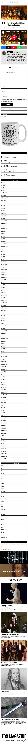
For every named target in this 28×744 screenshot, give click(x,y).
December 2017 (4, 423)
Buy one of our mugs (5, 549)
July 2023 (2, 251)
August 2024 (3, 231)
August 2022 (3, 279)
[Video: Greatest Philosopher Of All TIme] (14, 570)
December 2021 (4, 300)
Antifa (2, 465)
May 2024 (3, 239)
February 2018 (3, 418)
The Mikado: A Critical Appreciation (10, 634)
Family (2, 478)
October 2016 (3, 458)
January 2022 (3, 297)
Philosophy (3, 514)
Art (13, 28)
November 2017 (4, 425)
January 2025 (3, 218)
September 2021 (4, 308)
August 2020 (3, 341)
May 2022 (3, 287)
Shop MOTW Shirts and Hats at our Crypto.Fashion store (14, 544)
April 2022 (3, 290)
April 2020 (3, 351)
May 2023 (3, 256)
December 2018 (4, 392)
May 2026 (3, 187)
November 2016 (4, 456)
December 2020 (4, 331)
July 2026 (2, 182)
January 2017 (3, 451)
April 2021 (3, 320)
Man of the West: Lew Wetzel (9, 175)
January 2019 (3, 389)
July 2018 (2, 405)
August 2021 (3, 310)
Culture (16, 28)
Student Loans (3, 529)
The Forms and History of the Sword (10, 719)
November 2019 (4, 364)
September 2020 (4, 338)
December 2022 (4, 269)
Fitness (2, 488)
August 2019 (3, 372)
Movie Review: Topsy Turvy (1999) (9, 662)
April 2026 (3, 190)
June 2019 (3, 377)
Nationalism (3, 511)
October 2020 (3, 336)
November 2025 (4, 192)
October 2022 (3, 274)
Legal (2, 506)
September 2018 (4, 400)
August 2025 (3, 200)
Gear (2, 494)
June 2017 (3, 438)
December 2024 (4, 221)
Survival (2, 532)
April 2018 (3, 412)
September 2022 (4, 277)
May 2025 (3, 208)
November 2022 (4, 272)
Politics (2, 517)
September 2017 (4, 430)
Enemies (2, 476)
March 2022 (3, 292)
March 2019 (3, 384)
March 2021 (3, 323)
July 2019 (2, 374)
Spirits (2, 524)
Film (1, 481)
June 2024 (3, 236)
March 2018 (3, 415)
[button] (25, 109)
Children (2, 471)
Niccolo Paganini (5, 691)
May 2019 (2, 379)
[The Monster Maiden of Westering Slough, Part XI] (14, 557)
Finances (2, 483)
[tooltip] (3, 47)
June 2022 (3, 285)
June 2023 (3, 254)
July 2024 (2, 233)
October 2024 (3, 226)
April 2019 (3, 382)
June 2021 (3, 315)
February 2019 (3, 387)
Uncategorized (4, 537)
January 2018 (3, 420)
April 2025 (3, 210)
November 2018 (4, 395)
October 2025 (3, 195)
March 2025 (3, 213)
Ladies (2, 504)
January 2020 (3, 359)
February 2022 (4, 295)
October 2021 (3, 305)
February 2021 (3, 325)
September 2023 (4, 246)
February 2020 (4, 356)
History (2, 496)
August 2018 (3, 402)
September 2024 (4, 228)
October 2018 (3, 397)
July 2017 (2, 435)
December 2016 (4, 453)
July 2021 (2, 313)
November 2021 (4, 302)
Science (2, 522)
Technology (3, 534)
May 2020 (3, 349)
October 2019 (3, 366)
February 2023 (4, 264)
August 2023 (3, 249)
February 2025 (4, 216)
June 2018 (3, 407)
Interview (2, 501)
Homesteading (3, 499)
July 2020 (2, 343)
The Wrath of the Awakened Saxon (10, 166)
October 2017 (3, 428)
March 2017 (3, 446)
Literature (3, 509)
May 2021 (2, 318)
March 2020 (3, 354)
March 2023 (3, 262)
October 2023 (3, 244)
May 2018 (2, 410)
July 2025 (2, 203)
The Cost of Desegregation (9, 171)
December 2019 (4, 361)
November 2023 (4, 241)
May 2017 (2, 441)
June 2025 (3, 205)
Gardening (3, 491)
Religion (2, 519)
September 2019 (4, 369)
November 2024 (4, 223)
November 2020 (4, 333)
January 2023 (3, 267)
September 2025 (4, 198)
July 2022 (2, 282)
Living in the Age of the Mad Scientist (11, 162)
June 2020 (3, 346)
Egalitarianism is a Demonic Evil (10, 157)
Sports (2, 527)
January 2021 (3, 328)
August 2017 (3, 433)
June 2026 (3, 185)
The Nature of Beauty (6, 605)
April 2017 (3, 443)
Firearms (2, 486)
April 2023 (3, 259)
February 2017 (3, 448)
